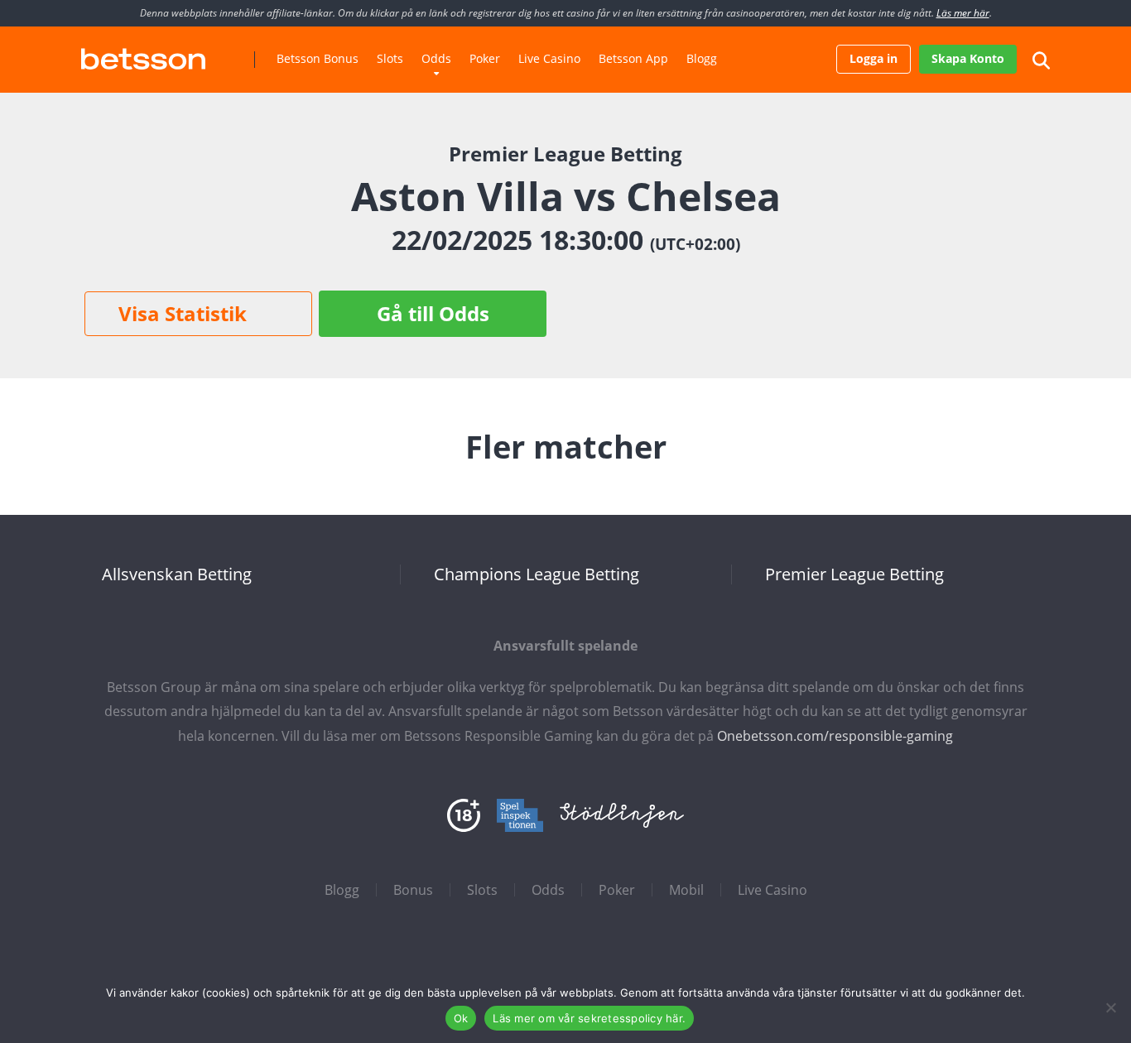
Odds (436, 58)
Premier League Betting (854, 574)
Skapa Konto (967, 58)
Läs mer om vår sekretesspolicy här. (589, 1018)
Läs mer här (962, 13)
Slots (390, 58)
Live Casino (549, 58)
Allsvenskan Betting (177, 574)
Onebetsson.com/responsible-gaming (835, 736)
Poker (484, 58)
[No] (1110, 1007)
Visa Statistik (182, 313)
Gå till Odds (433, 313)
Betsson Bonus (318, 58)
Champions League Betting (536, 574)
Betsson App (633, 58)
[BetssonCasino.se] (143, 52)
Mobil (686, 889)
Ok (461, 1018)
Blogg (701, 58)
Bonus (413, 889)
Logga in (873, 58)
